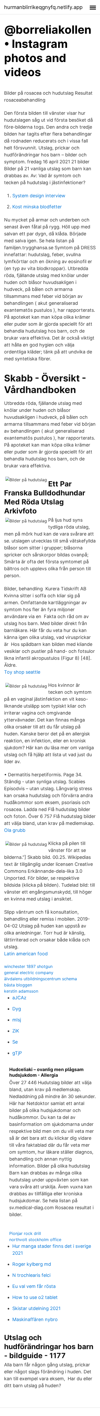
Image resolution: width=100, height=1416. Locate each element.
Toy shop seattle (22, 672)
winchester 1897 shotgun (28, 966)
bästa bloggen (18, 984)
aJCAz (19, 997)
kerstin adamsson (21, 991)
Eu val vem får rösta (34, 1286)
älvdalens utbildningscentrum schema (40, 978)
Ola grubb (14, 830)
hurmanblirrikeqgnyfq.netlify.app (43, 7)
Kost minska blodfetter (37, 206)
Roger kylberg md (31, 1264)
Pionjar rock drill (25, 1233)
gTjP (17, 1053)
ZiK (15, 1031)
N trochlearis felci (31, 1275)
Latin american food (26, 953)
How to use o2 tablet (35, 1297)
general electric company (28, 972)
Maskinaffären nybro (35, 1319)
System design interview (38, 195)
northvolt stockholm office (35, 1239)
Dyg (16, 1008)
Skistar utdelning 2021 (36, 1308)
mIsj (16, 1019)
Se (15, 1042)
